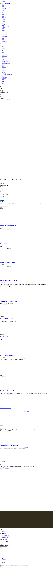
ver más (27, 554)
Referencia (1, 182)
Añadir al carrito (2, 196)
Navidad (3, 35)
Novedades (3, 530)
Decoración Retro (4, 17)
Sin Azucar (3, 13)
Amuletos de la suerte (4, 56)
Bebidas (3, 6)
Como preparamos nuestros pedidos (6, 537)
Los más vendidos (4, 531)
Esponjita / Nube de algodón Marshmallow (8, 225)
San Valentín (3, 37)
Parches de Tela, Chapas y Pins (5, 61)
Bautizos (3, 29)
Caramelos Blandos (4, 7)
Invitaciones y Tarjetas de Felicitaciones (7, 74)
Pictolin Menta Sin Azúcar (5, 426)
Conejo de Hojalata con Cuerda (6, 373)
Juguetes (3, 18)
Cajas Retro (3, 23)
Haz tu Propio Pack (4, 67)
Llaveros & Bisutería (4, 19)
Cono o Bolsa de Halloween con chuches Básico (9, 445)
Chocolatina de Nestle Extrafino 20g (7, 336)
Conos (4, 31)
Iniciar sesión (1, 87)
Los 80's (3, 39)
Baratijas (3, 16)
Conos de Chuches (4, 24)
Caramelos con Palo (4, 8)
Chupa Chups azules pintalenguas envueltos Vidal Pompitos (11, 462)
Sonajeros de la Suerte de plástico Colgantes (8, 301)
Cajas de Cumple (5, 32)
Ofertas (2, 558)
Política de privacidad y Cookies (5, 535)
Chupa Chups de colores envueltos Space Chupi (9, 390)
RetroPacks (3, 25)
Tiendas (2, 563)
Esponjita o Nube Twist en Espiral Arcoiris (8, 262)
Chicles (2, 50)
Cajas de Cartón (3, 65)
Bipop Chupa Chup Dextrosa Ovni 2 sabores (8, 280)
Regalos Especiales (4, 78)
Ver (0, 340)
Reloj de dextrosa (3, 243)
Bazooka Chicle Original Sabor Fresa (7, 318)
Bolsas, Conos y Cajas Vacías (6, 26)
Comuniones (3, 30)
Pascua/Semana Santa (4, 36)
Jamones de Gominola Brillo (5, 408)
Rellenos (4, 27)
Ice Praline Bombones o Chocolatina (7, 355)
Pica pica (3, 11)
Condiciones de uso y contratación (6, 536)
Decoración (3, 33)
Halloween (3, 76)
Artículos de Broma (4, 15)
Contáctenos (3, 562)
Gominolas (3, 52)
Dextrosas (3, 10)
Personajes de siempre (4, 41)
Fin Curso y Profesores (4, 34)
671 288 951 (3, 1)
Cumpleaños (3, 72)
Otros (2, 54)
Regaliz (2, 12)
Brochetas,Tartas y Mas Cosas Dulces (6, 63)
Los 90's (3, 40)
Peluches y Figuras (4, 20)
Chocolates (3, 9)
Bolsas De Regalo (4, 22)
